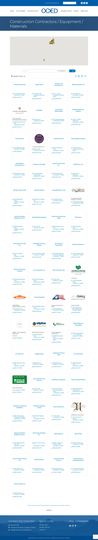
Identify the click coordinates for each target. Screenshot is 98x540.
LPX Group (74, 278)
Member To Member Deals (52, 505)
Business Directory (32, 505)
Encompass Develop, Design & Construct (76, 199)
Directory (84, 11)
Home (12, 11)
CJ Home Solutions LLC (38, 146)
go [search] (73, 70)
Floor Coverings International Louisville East (19, 119)
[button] (54, 43)
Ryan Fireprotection (17, 387)
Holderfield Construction (77, 415)
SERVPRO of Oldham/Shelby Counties (18, 306)
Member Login (43, 525)
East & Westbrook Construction (56, 333)
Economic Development (52, 3)
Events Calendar (41, 505)
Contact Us (67, 505)
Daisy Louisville (75, 305)
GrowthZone (67, 537)
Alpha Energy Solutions (38, 332)
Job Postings (61, 505)
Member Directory (44, 527)
